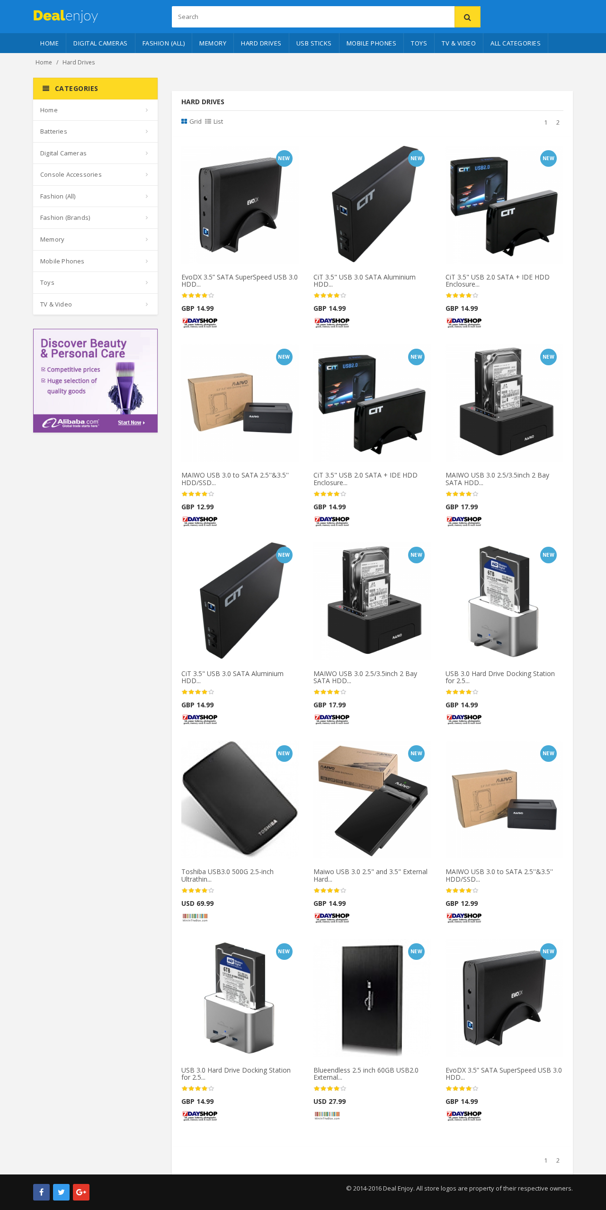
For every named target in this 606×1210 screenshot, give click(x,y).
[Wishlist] (234, 156)
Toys (419, 43)
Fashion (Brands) (65, 217)
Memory (212, 43)
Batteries (53, 131)
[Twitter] (61, 1192)
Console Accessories (71, 174)
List (218, 121)
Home (49, 43)
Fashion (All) (164, 43)
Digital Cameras (100, 43)
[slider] (197, 295)
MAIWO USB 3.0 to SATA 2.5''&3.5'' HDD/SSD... (235, 478)
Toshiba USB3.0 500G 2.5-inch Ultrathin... (227, 875)
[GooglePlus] (81, 1192)
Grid (195, 121)
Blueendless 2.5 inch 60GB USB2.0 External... (366, 1074)
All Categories (515, 43)
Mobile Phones (372, 43)
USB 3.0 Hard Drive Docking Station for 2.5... (500, 677)
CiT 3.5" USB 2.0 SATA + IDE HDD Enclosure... (498, 280)
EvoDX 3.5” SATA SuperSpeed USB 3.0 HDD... (239, 280)
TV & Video (459, 43)
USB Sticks (314, 43)
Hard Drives (261, 43)
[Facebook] (41, 1192)
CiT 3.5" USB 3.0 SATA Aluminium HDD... (364, 280)
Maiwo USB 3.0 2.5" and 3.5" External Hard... (370, 875)
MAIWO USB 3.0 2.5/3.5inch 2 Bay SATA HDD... (497, 478)
